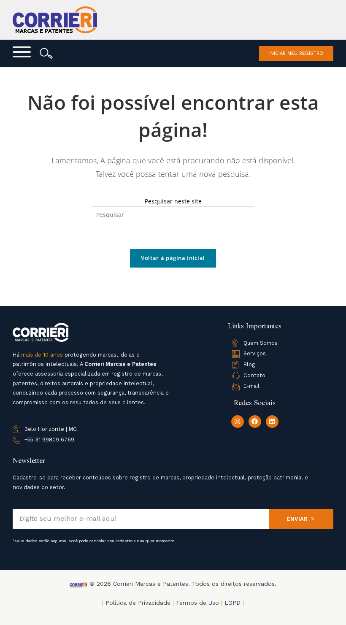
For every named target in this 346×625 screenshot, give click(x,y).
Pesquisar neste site (173, 201)
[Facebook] (255, 421)
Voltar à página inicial (173, 258)
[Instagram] (237, 421)
